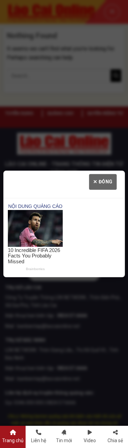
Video (90, 440)
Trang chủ (13, 440)
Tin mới (64, 440)
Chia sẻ (115, 440)
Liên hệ (38, 440)
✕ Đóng (103, 181)
